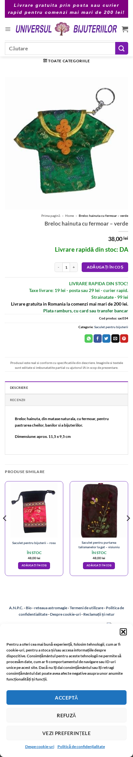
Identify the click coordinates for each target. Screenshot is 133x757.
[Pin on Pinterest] (124, 338)
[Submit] (121, 48)
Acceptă (66, 698)
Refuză (66, 715)
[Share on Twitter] (106, 338)
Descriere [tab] (19, 387)
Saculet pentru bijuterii (111, 327)
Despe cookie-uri (39, 746)
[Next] (128, 531)
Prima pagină (50, 215)
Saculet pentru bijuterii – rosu (34, 543)
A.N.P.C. (16, 607)
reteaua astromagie (50, 607)
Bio (29, 607)
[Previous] (5, 531)
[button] (123, 632)
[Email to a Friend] (115, 338)
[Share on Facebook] (98, 338)
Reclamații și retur (99, 614)
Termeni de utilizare (86, 607)
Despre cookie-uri (65, 614)
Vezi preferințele (66, 733)
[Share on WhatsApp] (89, 338)
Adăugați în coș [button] (34, 565)
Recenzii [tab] (18, 400)
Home (69, 215)
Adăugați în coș (105, 267)
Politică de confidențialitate (81, 746)
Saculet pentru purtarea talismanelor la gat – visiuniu (99, 544)
